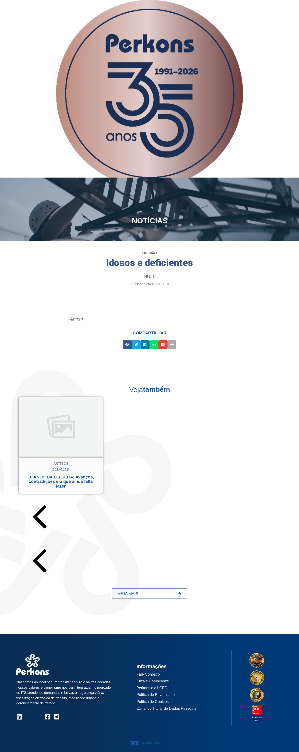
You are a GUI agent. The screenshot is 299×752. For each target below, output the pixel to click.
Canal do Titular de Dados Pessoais (166, 708)
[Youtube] (38, 717)
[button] (127, 344)
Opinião (149, 253)
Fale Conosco (148, 674)
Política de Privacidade (155, 695)
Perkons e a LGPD (151, 688)
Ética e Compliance (152, 681)
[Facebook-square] (47, 717)
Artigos (60, 463)
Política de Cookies (152, 702)
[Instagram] (29, 717)
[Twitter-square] (57, 717)
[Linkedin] (19, 717)
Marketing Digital (150, 742)
